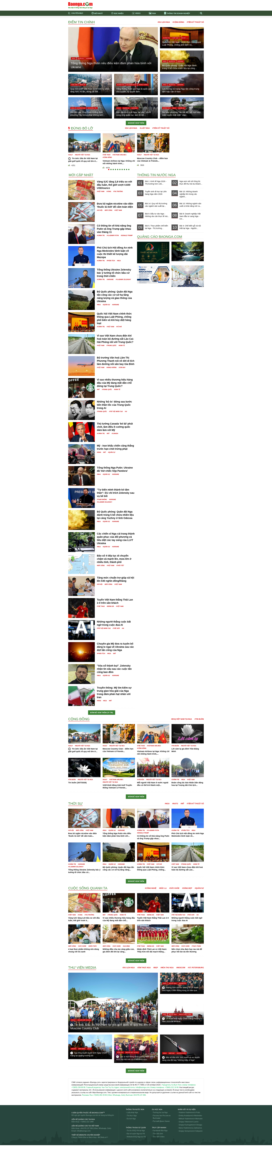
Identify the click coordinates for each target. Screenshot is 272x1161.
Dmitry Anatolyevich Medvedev (190, 1115)
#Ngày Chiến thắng (185, 1014)
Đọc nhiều (119, 13)
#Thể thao (106, 155)
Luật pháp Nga (132, 1112)
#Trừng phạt (81, 108)
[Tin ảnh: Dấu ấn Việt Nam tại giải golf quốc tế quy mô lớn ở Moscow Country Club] (84, 142)
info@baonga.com (84, 1131)
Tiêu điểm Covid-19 (144, 20)
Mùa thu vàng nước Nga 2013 (79, 715)
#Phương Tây (92, 108)
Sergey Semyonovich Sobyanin (191, 1131)
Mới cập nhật (81, 175)
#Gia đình (126, 946)
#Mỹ (98, 389)
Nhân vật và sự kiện (187, 1109)
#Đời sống (108, 210)
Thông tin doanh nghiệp (178, 13)
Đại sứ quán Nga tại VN (136, 1134)
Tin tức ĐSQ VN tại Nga (136, 1130)
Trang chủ (76, 20)
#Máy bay (171, 1053)
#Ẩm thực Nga (144, 968)
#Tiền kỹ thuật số (195, 22)
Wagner (71, 1158)
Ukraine (71, 1078)
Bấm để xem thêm (136, 123)
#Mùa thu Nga (167, 968)
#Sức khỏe (174, 888)
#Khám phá (182, 983)
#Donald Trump (127, 235)
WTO (70, 1155)
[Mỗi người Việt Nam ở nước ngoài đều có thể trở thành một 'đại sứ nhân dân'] (153, 767)
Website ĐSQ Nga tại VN (136, 1137)
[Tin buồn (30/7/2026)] (84, 767)
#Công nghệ (150, 888)
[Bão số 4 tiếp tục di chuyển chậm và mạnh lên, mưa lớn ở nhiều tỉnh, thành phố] (81, 564)
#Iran (99, 452)
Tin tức (70, 1074)
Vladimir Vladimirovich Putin (189, 1112)
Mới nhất (98, 13)
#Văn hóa (140, 779)
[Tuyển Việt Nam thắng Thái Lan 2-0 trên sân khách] (81, 608)
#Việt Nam (175, 38)
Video (137, 13)
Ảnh (154, 13)
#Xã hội (99, 210)
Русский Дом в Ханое (161, 1121)
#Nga (73, 58)
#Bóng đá (110, 606)
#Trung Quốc (111, 345)
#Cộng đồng (178, 22)
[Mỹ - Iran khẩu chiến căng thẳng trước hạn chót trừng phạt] (81, 454)
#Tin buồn (199, 719)
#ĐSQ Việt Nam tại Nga (181, 719)
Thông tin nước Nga (156, 175)
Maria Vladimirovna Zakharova (190, 1128)
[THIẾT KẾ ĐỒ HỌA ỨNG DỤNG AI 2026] (153, 252)
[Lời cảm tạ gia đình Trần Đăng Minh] (187, 733)
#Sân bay (122, 367)
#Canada (115, 433)
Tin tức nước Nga (75, 1102)
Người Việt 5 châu (75, 801)
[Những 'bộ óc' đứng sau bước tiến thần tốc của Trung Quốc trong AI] (81, 410)
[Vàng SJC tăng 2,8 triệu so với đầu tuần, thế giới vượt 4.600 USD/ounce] (81, 190)
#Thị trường (118, 191)
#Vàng (108, 191)
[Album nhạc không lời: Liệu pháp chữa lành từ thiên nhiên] (187, 251)
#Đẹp (155, 968)
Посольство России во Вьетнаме (162, 1117)
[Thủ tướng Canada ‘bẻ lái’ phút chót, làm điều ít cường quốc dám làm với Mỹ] (81, 432)
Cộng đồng (79, 719)
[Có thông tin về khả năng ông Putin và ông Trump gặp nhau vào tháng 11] (81, 234)
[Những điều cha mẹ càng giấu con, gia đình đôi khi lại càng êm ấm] (119, 934)
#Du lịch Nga (164, 22)
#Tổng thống (143, 84)
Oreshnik (71, 800)
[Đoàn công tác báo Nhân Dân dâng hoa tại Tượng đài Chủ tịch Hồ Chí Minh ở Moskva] (187, 767)
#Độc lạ (163, 888)
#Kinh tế (82, 84)
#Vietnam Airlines (119, 155)
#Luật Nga (145, 128)
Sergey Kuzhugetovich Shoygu (190, 1125)
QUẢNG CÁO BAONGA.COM (159, 237)
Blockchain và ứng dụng (114, 20)
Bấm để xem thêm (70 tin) (101, 713)
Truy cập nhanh (159, 1127)
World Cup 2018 (74, 1150)
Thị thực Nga (132, 1115)
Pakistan (71, 884)
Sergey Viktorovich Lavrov (188, 1122)
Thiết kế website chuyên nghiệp (86, 1135)
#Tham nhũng (102, 499)
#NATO (175, 804)
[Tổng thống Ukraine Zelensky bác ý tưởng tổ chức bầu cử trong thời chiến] (81, 278)
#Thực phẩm (196, 946)
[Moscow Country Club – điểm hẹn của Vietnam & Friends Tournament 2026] (153, 142)
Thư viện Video (158, 1137)
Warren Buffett (73, 1153)
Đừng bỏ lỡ (174, 20)
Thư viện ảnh (158, 1134)
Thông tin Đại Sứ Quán (136, 1127)
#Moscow (180, 968)
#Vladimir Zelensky (123, 279)
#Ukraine (89, 58)
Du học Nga (157, 1109)
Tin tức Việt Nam (74, 1104)
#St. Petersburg (196, 968)
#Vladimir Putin (131, 84)
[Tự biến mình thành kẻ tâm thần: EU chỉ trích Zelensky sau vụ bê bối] (81, 498)
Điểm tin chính (81, 22)
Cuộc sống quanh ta (87, 888)
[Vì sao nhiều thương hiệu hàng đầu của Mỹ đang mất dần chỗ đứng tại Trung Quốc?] (81, 388)
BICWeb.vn (102, 1137)
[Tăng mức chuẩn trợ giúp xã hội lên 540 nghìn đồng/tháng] (81, 586)
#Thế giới (116, 628)
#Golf (70, 155)
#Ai (126, 411)
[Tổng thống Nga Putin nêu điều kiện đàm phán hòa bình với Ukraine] (113, 49)
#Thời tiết (120, 565)
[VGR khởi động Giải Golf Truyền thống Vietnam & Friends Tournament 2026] (119, 767)
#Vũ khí (183, 38)
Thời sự (75, 803)
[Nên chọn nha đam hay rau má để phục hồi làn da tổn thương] (187, 934)
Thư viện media (82, 967)
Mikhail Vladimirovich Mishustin (191, 1119)
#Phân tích (166, 108)
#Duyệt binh (173, 983)
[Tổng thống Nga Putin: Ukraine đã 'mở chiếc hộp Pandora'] (81, 476)
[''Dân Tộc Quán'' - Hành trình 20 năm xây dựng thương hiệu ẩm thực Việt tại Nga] (187, 276)
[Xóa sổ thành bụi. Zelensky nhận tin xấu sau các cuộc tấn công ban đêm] (81, 674)
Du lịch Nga (131, 1119)
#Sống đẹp (187, 888)
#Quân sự (81, 58)
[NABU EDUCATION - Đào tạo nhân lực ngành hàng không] (153, 274)
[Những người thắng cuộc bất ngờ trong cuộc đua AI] (81, 630)
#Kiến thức (92, 946)
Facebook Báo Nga (160, 1130)
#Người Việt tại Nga (82, 155)
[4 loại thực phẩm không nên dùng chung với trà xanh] (84, 934)
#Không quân (181, 1053)
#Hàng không (111, 367)
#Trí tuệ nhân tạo (116, 411)
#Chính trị (166, 38)
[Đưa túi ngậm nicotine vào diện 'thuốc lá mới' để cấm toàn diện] (81, 212)
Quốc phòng (72, 885)
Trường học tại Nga (75, 1076)
